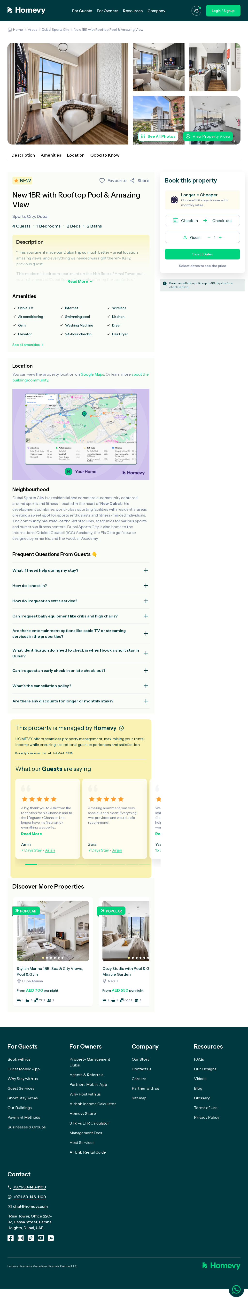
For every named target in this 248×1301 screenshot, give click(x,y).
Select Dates (202, 254)
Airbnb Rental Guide (88, 1152)
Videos (200, 1078)
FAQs (199, 1059)
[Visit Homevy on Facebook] (11, 1238)
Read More (78, 281)
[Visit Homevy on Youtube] (41, 1238)
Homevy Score (83, 1113)
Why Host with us (85, 1094)
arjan (50, 850)
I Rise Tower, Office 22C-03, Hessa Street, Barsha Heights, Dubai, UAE (30, 1222)
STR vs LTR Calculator (89, 1123)
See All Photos (161, 136)
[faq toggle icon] (145, 570)
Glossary (202, 1098)
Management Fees (86, 1132)
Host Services (82, 1142)
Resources (133, 10)
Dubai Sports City (55, 29)
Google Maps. (93, 374)
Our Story (140, 1059)
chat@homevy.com (30, 1206)
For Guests (82, 10)
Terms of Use (205, 1107)
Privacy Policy (206, 1117)
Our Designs (205, 1068)
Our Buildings (20, 1107)
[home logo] (27, 10)
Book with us (19, 1059)
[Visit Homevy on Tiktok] (31, 1238)
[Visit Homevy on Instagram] (20, 1238)
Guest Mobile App (24, 1068)
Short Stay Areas (23, 1098)
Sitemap (139, 1098)
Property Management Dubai (90, 1062)
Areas (32, 29)
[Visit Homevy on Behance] (51, 1238)
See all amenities (26, 344)
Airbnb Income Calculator (93, 1103)
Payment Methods (24, 1117)
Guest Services (21, 1088)
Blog (198, 1088)
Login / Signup (223, 10)
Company (156, 10)
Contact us (141, 1068)
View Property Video (211, 136)
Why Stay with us (23, 1078)
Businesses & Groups (27, 1127)
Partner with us (145, 1088)
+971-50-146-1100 (29, 1187)
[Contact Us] (196, 10)
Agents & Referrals (86, 1074)
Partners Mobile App (88, 1084)
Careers (139, 1078)
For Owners (107, 10)
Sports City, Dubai (30, 216)
